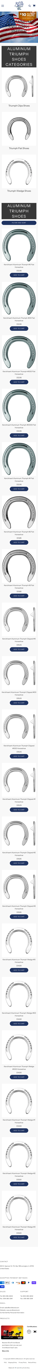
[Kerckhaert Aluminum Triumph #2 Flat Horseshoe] (19, 512)
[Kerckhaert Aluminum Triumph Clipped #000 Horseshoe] (19, 726)
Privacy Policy (23, 1362)
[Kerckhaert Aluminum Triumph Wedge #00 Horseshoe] (19, 994)
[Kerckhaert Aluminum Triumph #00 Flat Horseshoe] (19, 299)
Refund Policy (32, 1362)
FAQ (5, 1362)
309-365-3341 (7, 1298)
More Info (5, 1351)
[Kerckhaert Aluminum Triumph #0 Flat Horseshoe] (19, 245)
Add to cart (19, 275)
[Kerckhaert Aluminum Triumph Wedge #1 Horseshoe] (19, 1100)
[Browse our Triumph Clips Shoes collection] (19, 86)
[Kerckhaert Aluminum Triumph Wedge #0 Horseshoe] (19, 940)
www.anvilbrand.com (13, 1310)
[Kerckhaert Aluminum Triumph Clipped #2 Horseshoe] (19, 833)
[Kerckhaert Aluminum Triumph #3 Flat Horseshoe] (19, 566)
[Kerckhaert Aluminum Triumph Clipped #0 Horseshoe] (19, 619)
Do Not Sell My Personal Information (12, 1313)
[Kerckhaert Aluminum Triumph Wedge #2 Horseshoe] (19, 1154)
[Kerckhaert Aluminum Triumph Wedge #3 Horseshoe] (19, 1207)
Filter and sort (19, 223)
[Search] (30, 5)
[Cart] (34, 5)
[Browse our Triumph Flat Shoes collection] (19, 129)
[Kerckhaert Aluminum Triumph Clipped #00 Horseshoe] (19, 673)
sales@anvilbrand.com (11, 1308)
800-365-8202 (8, 1296)
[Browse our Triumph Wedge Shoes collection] (19, 171)
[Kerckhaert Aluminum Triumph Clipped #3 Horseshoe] (19, 887)
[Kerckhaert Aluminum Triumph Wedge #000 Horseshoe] (19, 1047)
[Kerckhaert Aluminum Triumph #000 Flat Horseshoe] (19, 352)
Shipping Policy (12, 1362)
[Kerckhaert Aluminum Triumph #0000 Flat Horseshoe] (19, 405)
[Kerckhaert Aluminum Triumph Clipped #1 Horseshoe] (19, 780)
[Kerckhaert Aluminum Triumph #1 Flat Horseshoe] (19, 459)
